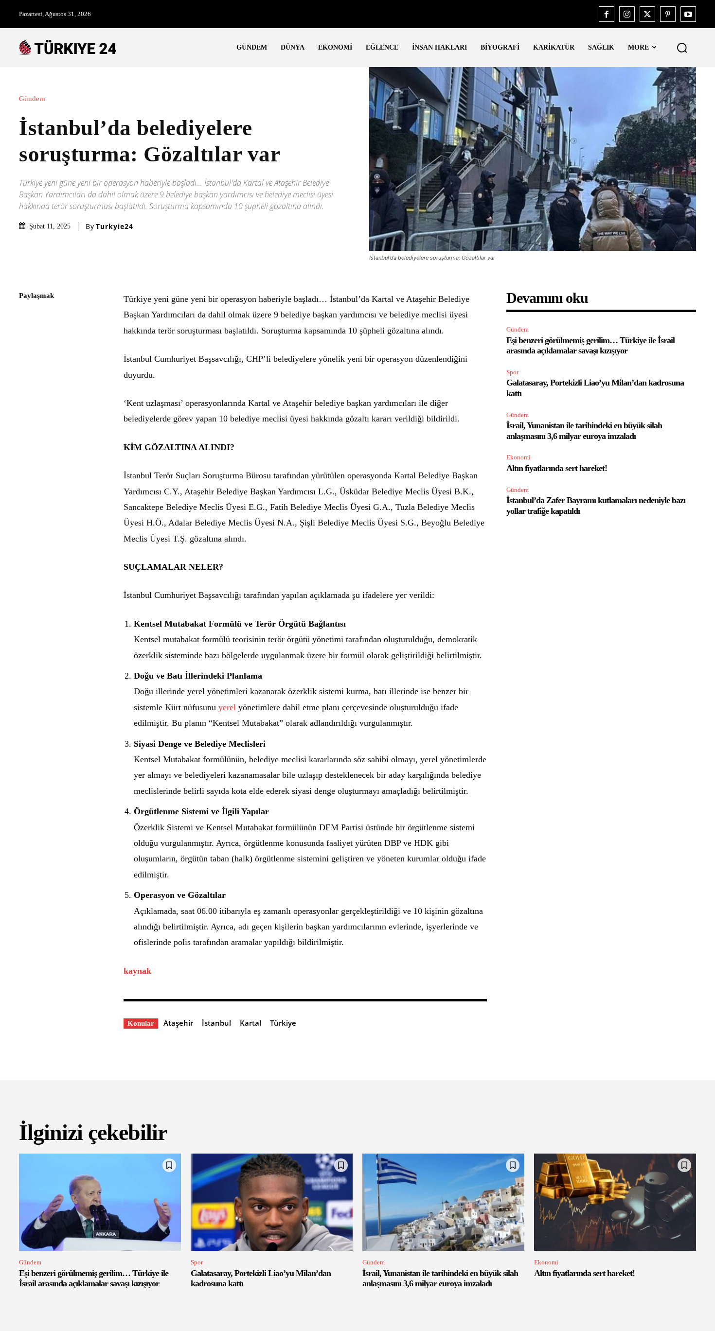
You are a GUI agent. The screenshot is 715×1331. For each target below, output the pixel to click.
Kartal (250, 1023)
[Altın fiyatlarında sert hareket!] (615, 1202)
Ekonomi (518, 457)
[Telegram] (28, 433)
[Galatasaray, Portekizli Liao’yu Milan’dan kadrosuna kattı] (272, 1202)
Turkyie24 (114, 226)
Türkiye (283, 1023)
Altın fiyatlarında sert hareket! (556, 468)
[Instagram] (627, 14)
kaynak (137, 971)
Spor (512, 372)
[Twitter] (647, 14)
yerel (228, 707)
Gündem (32, 99)
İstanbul (216, 1023)
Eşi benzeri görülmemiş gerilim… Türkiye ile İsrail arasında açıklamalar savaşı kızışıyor (590, 345)
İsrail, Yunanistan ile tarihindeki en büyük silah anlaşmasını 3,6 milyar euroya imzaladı (440, 1278)
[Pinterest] (668, 14)
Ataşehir (178, 1023)
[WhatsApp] (28, 388)
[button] (682, 48)
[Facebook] (606, 14)
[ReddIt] (28, 410)
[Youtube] (688, 14)
